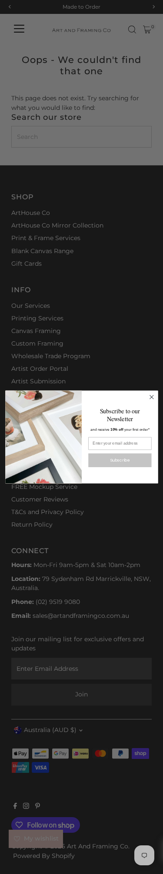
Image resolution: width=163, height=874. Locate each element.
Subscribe (120, 460)
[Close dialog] (151, 397)
